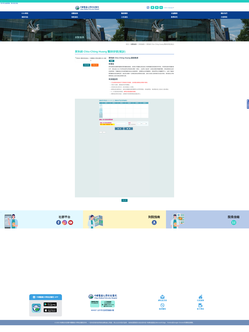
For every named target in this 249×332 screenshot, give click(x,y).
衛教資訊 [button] (74, 17)
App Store (50, 311)
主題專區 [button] (224, 17)
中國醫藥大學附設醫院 (102, 296)
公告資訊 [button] (124, 17)
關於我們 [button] (224, 13)
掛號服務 (142, 44)
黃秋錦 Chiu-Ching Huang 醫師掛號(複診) (160, 44)
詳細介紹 (95, 65)
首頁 (127, 44)
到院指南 (154, 222)
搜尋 (148, 7)
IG (64, 222)
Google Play (50, 305)
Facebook (58, 222)
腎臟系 (111, 60)
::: (1, 1)
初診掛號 (86, 65)
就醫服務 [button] (74, 13)
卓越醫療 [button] (174, 13)
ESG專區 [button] (25, 13)
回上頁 (124, 200)
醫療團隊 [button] (124, 13)
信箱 (233, 222)
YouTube (70, 222)
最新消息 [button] (25, 17)
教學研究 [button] (174, 17)
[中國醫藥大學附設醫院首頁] (87, 8)
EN (161, 7)
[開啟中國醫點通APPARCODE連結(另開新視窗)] (36, 308)
